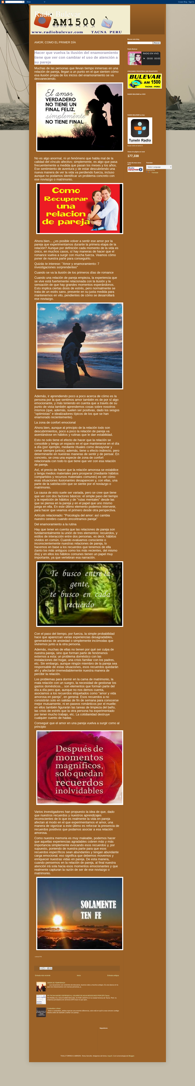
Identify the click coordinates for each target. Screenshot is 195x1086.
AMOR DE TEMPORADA (56, 983)
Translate (154, 173)
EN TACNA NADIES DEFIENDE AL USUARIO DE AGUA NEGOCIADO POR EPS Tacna (78, 996)
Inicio (79, 975)
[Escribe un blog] (43, 968)
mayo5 (109, 1056)
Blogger (131, 1056)
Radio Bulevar (57, 13)
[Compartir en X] (46, 968)
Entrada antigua (113, 975)
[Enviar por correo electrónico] (41, 968)
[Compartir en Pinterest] (51, 968)
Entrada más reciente (42, 975)
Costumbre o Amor (54, 1008)
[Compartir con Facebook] (48, 968)
